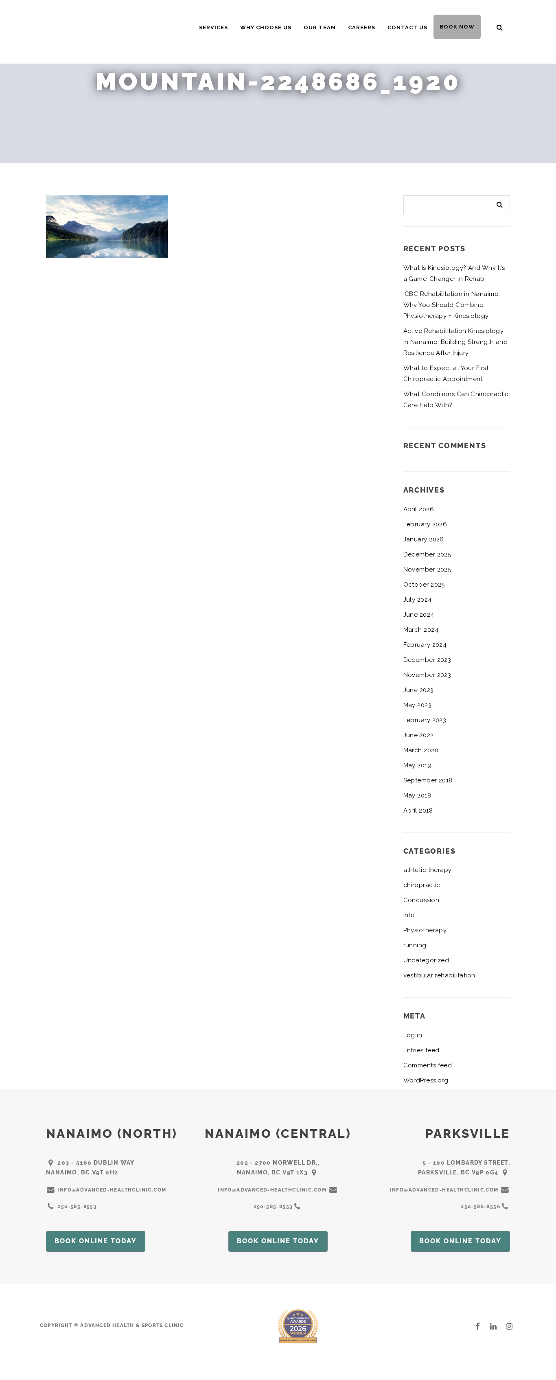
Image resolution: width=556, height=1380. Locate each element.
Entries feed (421, 1050)
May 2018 (417, 795)
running (415, 945)
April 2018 (418, 810)
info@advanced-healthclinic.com (111, 1190)
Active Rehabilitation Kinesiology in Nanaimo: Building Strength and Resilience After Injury (455, 342)
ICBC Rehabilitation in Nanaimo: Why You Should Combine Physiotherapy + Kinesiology (451, 305)
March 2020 (421, 750)
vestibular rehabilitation (439, 975)
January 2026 (423, 539)
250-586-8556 (480, 1206)
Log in (412, 1035)
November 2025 (427, 569)
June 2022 (418, 735)
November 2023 (427, 675)
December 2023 (427, 660)
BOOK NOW (457, 27)
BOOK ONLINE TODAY (96, 1241)
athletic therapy (427, 870)
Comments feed (427, 1065)
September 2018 (428, 780)
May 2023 (417, 705)
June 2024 (418, 614)
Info (409, 915)
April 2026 (418, 509)
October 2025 (424, 584)
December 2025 (427, 554)
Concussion (421, 900)
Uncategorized (426, 960)
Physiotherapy (425, 930)
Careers (361, 27)
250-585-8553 (77, 1206)
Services (213, 27)
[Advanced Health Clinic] (102, 30)
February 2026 (425, 524)
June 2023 (418, 690)
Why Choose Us (265, 27)
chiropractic (421, 885)
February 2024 (425, 644)
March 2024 (421, 629)
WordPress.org (426, 1080)
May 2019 (417, 765)
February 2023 (425, 720)
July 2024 (417, 599)
